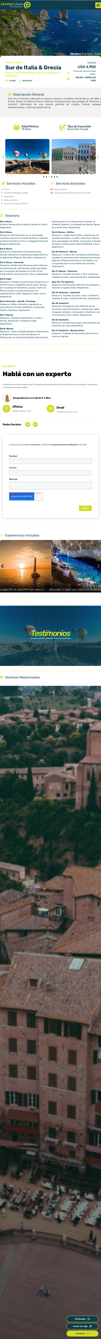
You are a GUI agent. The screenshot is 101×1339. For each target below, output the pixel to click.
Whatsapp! (80, 1319)
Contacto (80, 1333)
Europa (87, 54)
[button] (3, 157)
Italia (97, 54)
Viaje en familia (14, 62)
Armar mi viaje (80, 1326)
